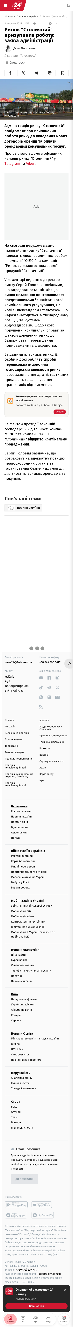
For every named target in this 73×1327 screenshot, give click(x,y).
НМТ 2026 (17, 1049)
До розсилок (25, 1179)
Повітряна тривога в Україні (29, 872)
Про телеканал (14, 739)
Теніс (14, 1117)
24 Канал (10, 16)
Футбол (16, 1112)
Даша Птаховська (24, 48)
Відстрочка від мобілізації (28, 927)
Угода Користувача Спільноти (51, 728)
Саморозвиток (20, 1054)
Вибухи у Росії (20, 882)
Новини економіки (25, 950)
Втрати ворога (20, 887)
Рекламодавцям (14, 752)
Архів (43, 768)
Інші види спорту (22, 1127)
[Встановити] (36, 1298)
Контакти (45, 748)
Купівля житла (20, 1083)
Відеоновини (19, 827)
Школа (15, 1043)
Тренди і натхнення (23, 1088)
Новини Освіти (22, 1033)
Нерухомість (20, 1073)
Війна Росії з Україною (28, 851)
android (16, 1205)
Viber (30, 163)
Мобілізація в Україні (27, 901)
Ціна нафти (18, 954)
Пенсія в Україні (21, 981)
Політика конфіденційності (15, 766)
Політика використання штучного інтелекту (19, 775)
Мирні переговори (23, 866)
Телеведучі (11, 746)
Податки (16, 976)
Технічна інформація (52, 742)
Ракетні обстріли (22, 856)
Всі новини (19, 806)
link (41, 677)
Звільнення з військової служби (31, 906)
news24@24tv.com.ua (18, 662)
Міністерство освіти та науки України (35, 1038)
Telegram (12, 163)
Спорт (15, 1101)
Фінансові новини (22, 965)
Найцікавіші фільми (24, 999)
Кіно (14, 994)
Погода (15, 837)
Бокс (14, 1106)
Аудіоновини (19, 832)
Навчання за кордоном (26, 1059)
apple (43, 1205)
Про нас (9, 720)
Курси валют (19, 960)
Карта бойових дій (23, 861)
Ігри (42, 780)
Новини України (29, 16)
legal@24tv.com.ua (50, 1273)
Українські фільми (22, 1004)
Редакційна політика (17, 733)
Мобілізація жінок (22, 916)
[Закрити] (65, 1290)
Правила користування (19, 759)
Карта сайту (47, 774)
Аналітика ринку (21, 1078)
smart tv (16, 1215)
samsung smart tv (43, 1215)
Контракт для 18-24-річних (28, 921)
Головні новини (21, 811)
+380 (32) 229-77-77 (27, 1269)
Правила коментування (54, 735)
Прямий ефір (19, 822)
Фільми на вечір (21, 1010)
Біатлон (16, 1122)
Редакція (10, 726)
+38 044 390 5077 (50, 662)
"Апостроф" (28, 56)
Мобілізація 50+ (21, 911)
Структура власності (52, 761)
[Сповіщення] (68, 5)
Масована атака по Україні (28, 877)
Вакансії (44, 755)
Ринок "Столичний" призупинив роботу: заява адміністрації (55, 16)
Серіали (16, 1020)
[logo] (17, 5)
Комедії (16, 1015)
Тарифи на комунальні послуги (31, 970)
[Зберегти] (62, 73)
